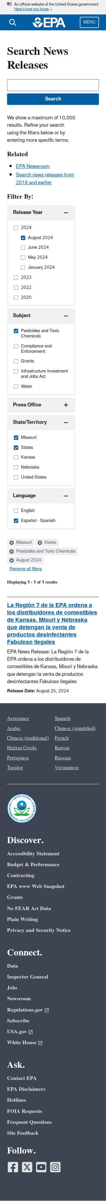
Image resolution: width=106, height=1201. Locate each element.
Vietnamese (67, 767)
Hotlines (16, 1100)
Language (24, 495)
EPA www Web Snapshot (35, 886)
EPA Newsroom (33, 166)
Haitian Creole (22, 748)
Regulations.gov (25, 1010)
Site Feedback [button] (23, 1133)
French (62, 738)
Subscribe (18, 1021)
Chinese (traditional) (28, 738)
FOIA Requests (24, 1111)
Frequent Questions (29, 1122)
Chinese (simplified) (75, 728)
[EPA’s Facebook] (13, 1167)
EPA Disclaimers (26, 1089)
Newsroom (19, 999)
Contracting (20, 875)
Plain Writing (22, 919)
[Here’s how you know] (53, 7)
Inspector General (27, 977)
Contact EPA (22, 1078)
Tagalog (15, 767)
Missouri (23, 542)
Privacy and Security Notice (39, 930)
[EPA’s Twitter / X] (27, 1167)
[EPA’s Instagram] (55, 1167)
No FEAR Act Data (29, 908)
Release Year (28, 212)
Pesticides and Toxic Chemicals (45, 551)
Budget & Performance (33, 864)
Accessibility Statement (33, 854)
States (49, 542)
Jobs (12, 988)
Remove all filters (25, 569)
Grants (15, 897)
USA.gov (17, 1032)
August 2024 (28, 560)
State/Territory (30, 422)
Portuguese (18, 758)
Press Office (27, 405)
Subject (22, 315)
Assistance (18, 718)
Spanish (62, 718)
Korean (62, 748)
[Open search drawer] (12, 22)
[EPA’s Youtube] (41, 1167)
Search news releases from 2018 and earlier (45, 179)
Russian (63, 758)
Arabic (14, 728)
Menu (89, 22)
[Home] (49, 22)
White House (22, 1042)
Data (12, 966)
